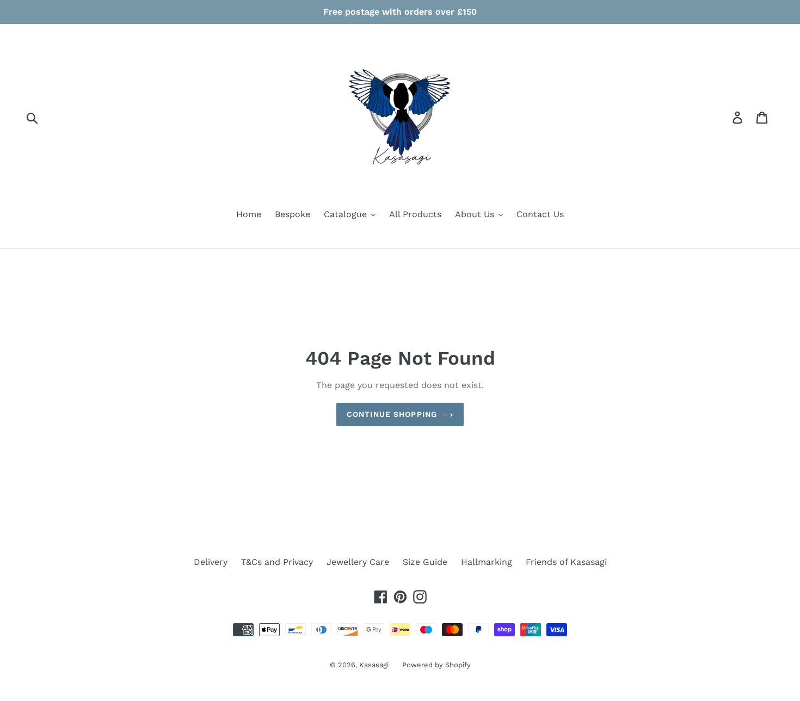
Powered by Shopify (436, 665)
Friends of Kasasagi (566, 562)
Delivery (210, 562)
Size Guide (425, 562)
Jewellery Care (358, 562)
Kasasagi (374, 665)
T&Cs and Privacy (277, 562)
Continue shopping (392, 414)
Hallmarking (486, 562)
